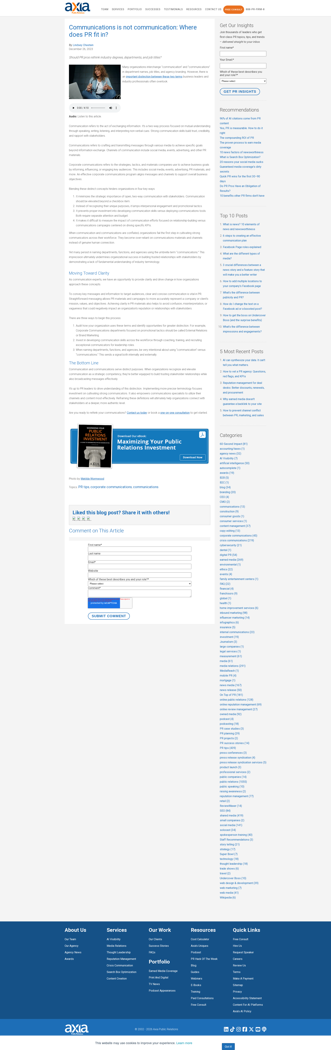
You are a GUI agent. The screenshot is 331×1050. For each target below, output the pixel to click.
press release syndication (237, 757)
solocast (228, 830)
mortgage (227, 680)
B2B (224, 477)
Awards (69, 959)
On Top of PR (231, 694)
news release (231, 690)
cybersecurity (231, 545)
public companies (233, 777)
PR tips (83, 487)
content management (235, 526)
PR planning (230, 733)
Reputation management (121, 959)
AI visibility (114, 939)
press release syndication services (243, 762)
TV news (154, 984)
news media (231, 685)
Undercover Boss (233, 878)
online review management (239, 709)
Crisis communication (120, 965)
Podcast (196, 952)
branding (228, 492)
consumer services (233, 521)
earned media (231, 559)
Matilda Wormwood (92, 478)
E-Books (196, 985)
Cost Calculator (200, 939)
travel (225, 873)
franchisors (228, 593)
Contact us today (137, 412)
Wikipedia (228, 897)
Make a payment (243, 978)
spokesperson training (236, 834)
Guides (195, 972)
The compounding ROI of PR (237, 137)
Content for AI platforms (248, 1004)
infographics (229, 622)
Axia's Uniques (199, 945)
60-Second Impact (234, 444)
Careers (237, 959)
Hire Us (237, 945)
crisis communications (237, 540)
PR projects (229, 738)
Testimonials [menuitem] (173, 9)
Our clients (155, 939)
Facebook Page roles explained (242, 247)
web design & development (239, 883)
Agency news (73, 952)
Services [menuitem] (118, 9)
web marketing (231, 888)
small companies (232, 820)
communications (145, 487)
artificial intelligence (234, 463)
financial (227, 588)
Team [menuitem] (104, 9)
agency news (230, 453)
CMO (225, 501)
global (225, 598)
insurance (227, 627)
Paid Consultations (202, 998)
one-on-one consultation (175, 412)
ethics (226, 569)
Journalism (228, 641)
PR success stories (234, 743)
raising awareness (233, 791)
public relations (233, 781)
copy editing (230, 530)
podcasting (229, 723)
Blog (193, 965)
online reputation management (241, 704)
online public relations (236, 699)
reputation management (237, 796)
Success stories (159, 945)
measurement (231, 656)
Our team (70, 939)
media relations (232, 666)
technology (229, 859)
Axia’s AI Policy (242, 1011)
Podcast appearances (162, 990)
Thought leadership (119, 952)
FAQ (225, 583)
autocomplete (230, 468)
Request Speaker (243, 952)
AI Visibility (229, 458)
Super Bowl (229, 854)
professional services (235, 772)
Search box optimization (121, 972)
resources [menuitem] (194, 9)
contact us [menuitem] (213, 9)
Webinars (196, 978)
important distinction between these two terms (154, 76)
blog (225, 487)
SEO (225, 810)
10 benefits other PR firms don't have (242, 195)
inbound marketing (233, 612)
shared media (231, 815)
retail (225, 801)
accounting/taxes (232, 448)
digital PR (228, 555)
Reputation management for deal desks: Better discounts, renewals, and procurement (243, 387)
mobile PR (228, 675)
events (226, 574)
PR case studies (232, 728)
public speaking (232, 786)
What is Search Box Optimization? (240, 157)
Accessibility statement (247, 998)
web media (229, 892)
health (225, 603)
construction (229, 511)
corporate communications (111, 487)
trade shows (229, 868)
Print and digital (158, 977)
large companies (232, 646)
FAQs (152, 952)
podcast (227, 719)
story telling (230, 844)
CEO (224, 497)
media (226, 661)
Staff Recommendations (236, 839)
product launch (230, 767)
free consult (198, 1004)
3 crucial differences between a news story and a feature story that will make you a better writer (244, 269)
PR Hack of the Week (204, 959)
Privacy (237, 991)
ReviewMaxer (231, 805)
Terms (236, 972)
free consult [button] (233, 9)
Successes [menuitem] (153, 9)
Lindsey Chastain (83, 45)
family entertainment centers (239, 579)
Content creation (117, 978)
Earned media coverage (163, 971)
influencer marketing (235, 617)
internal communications (237, 632)
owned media (231, 714)
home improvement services (239, 608)
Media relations (116, 945)
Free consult (240, 939)
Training (195, 991)
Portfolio (159, 962)
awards (227, 472)
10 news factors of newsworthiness (241, 152)
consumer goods (232, 516)
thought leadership (234, 863)
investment (229, 637)
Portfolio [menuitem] (135, 9)
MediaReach (229, 670)
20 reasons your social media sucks (241, 162)
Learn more (184, 1043)
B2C (224, 482)
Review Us (239, 965)
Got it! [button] (228, 1046)
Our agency (71, 945)
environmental (230, 564)
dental (225, 550)
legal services (230, 651)
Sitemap (238, 985)
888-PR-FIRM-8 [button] (255, 9)
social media (231, 825)
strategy (227, 849)
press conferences (233, 752)
